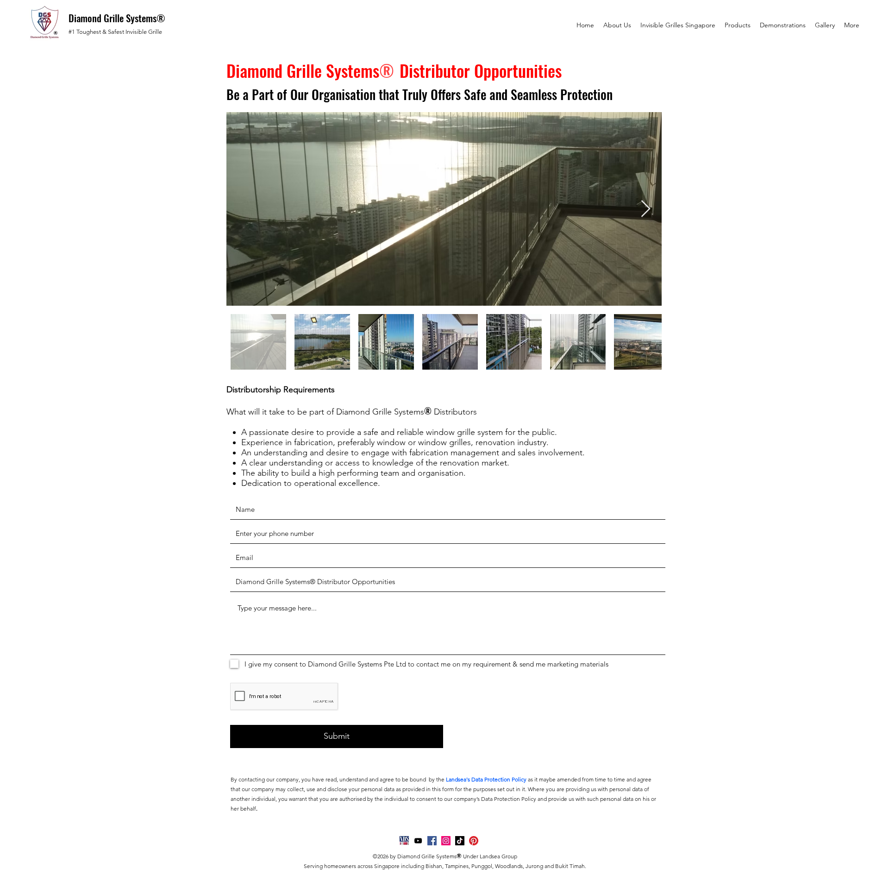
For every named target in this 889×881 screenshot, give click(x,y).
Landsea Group (498, 856)
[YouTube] (418, 840)
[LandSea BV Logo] (404, 840)
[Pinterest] (473, 840)
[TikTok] (459, 840)
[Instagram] (446, 840)
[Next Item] (645, 209)
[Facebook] (432, 840)
